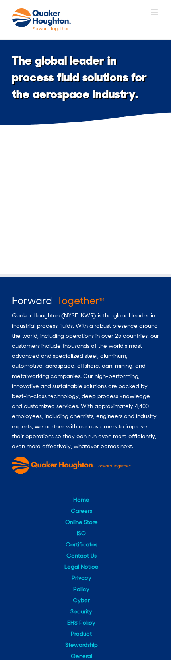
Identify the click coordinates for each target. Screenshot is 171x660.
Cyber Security (81, 606)
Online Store (81, 522)
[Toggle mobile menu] (155, 12)
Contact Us (81, 555)
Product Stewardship (81, 639)
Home (81, 499)
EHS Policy (81, 622)
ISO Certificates (81, 539)
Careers (81, 510)
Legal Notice (81, 566)
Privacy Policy (81, 583)
